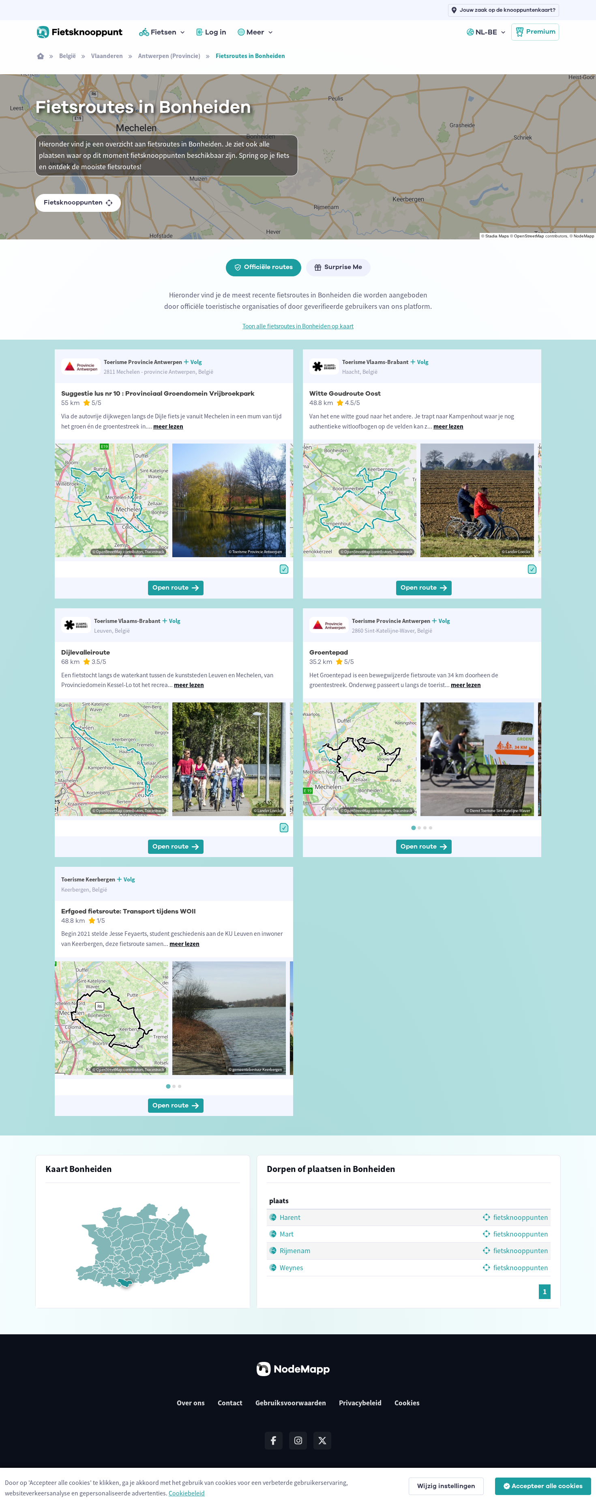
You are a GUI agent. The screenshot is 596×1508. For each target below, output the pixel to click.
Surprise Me (343, 267)
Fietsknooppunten (73, 202)
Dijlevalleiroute (85, 652)
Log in (215, 32)
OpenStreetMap (529, 236)
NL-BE (486, 32)
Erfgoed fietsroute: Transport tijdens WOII (128, 911)
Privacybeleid (360, 1402)
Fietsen (163, 32)
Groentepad (328, 652)
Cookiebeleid (187, 1493)
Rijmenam (294, 1250)
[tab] (413, 827)
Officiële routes (268, 267)
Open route (170, 587)
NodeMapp (584, 236)
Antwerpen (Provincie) (169, 56)
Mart (286, 1234)
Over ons (191, 1402)
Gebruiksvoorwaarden (290, 1402)
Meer (255, 32)
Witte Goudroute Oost (345, 393)
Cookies (407, 1402)
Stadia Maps (497, 236)
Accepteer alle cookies (547, 1486)
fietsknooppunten (520, 1217)
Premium (540, 31)
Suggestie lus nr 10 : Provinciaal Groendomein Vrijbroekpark (158, 393)
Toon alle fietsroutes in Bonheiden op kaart (298, 326)
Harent (289, 1217)
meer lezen (168, 426)
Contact (230, 1402)
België (67, 56)
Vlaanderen (107, 56)
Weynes (290, 1267)
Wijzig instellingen (446, 1486)
